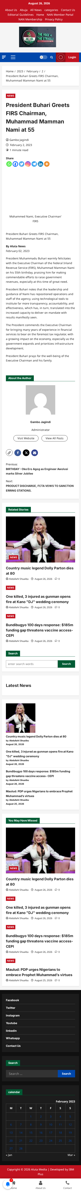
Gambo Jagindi (19, 140)
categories (51, 10)
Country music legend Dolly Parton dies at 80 (36, 736)
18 (60, 1132)
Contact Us (68, 10)
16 (40, 1132)
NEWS (10, 95)
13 (11, 1132)
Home (40, 14)
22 (30, 1140)
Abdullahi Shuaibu (19, 579)
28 (20, 1148)
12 (70, 1124)
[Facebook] (15, 164)
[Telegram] (34, 164)
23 (40, 1140)
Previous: (37, 469)
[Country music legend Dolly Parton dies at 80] (40, 539)
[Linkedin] (40, 164)
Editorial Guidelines (21, 14)
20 (11, 1140)
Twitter (10, 1007)
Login (72, 57)
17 (50, 1132)
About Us (11, 10)
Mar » (71, 1155)
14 (20, 1132)
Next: (40, 485)
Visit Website (25, 438)
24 (50, 1140)
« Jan (9, 1155)
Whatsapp (13, 1038)
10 (50, 1124)
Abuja (24, 10)
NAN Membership (30, 19)
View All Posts (55, 438)
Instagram (13, 1015)
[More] (47, 164)
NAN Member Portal (60, 14)
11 (60, 1124)
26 (70, 1140)
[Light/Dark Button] (43, 57)
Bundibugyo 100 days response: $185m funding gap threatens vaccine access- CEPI (39, 630)
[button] (4, 57)
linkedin (11, 1030)
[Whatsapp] (9, 164)
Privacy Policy (54, 19)
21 (20, 1140)
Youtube (11, 1023)
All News (36, 10)
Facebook (12, 1000)
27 (11, 1148)
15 (30, 1132)
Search (13, 653)
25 (60, 1140)
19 (70, 1132)
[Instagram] (28, 164)
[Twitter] (21, 164)
